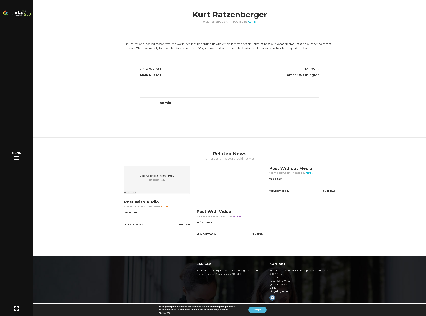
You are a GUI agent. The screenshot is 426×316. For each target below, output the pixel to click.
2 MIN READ (329, 191)
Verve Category (134, 224)
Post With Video (214, 211)
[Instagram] (272, 298)
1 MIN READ (184, 224)
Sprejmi (257, 309)
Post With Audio (141, 202)
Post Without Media (290, 168)
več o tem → (132, 212)
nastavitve (164, 312)
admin (252, 21)
